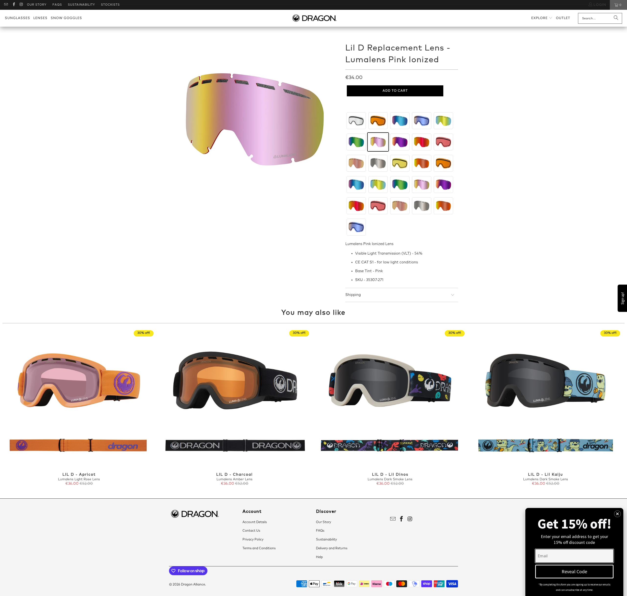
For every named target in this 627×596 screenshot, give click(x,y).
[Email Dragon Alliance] (6, 5)
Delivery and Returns (331, 548)
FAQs (57, 4)
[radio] (356, 120)
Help (319, 557)
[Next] (609, 408)
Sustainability (81, 4)
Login (599, 5)
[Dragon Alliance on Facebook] (13, 5)
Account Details (254, 522)
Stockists (110, 4)
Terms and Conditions (259, 548)
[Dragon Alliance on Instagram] (21, 5)
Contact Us (251, 530)
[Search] (616, 18)
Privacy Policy (253, 539)
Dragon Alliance (193, 584)
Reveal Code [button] (574, 571)
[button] (542, 18)
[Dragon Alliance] (314, 18)
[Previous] (17, 408)
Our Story (37, 4)
